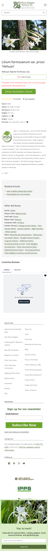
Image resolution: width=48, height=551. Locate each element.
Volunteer (28, 339)
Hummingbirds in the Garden (18, 194)
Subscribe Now (24, 425)
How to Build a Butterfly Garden (19, 191)
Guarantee (8, 383)
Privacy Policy (30, 380)
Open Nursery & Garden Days (12, 330)
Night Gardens (37, 229)
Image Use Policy (31, 385)
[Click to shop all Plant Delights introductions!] (7, 137)
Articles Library (30, 355)
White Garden (10, 232)
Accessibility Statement (33, 375)
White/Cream (21, 213)
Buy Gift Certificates (11, 350)
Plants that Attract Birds (27, 247)
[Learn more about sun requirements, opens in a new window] (13, 116)
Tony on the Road (31, 360)
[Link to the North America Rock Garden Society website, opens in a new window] (24, 480)
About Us (28, 329)
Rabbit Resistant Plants (14, 250)
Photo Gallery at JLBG (33, 365)
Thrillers (20, 223)
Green (16, 216)
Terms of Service (31, 390)
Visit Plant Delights (11, 337)
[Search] (43, 12)
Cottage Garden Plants (27, 226)
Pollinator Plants (26, 241)
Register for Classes (11, 355)
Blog (26, 349)
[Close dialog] (46, 501)
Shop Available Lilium (18, 91)
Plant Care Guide (10, 360)
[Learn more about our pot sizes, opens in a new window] (27, 122)
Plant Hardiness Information (10, 366)
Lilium (12, 210)
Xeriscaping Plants (32, 250)
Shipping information (12, 373)
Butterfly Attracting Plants (21, 235)
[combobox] (24, 12)
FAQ (5, 393)
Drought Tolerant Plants (29, 238)
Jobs (26, 334)
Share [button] (6, 173)
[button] (2, 5)
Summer (18, 219)
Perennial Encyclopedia (33, 370)
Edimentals (37, 235)
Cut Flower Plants (11, 238)
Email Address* (12, 414)
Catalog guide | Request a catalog (13, 343)
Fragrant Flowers (11, 241)
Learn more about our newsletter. (16, 432)
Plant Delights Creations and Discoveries (20, 253)
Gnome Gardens (23, 229)
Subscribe (24, 547)
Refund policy (9, 378)
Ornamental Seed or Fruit (14, 244)
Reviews (7, 388)
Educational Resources (33, 344)
